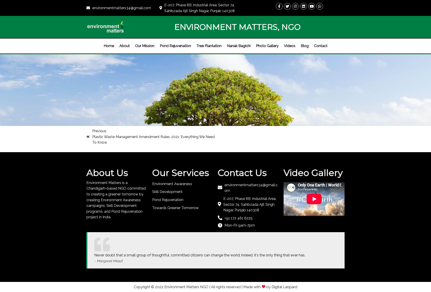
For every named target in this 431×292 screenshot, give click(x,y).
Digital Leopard (284, 287)
